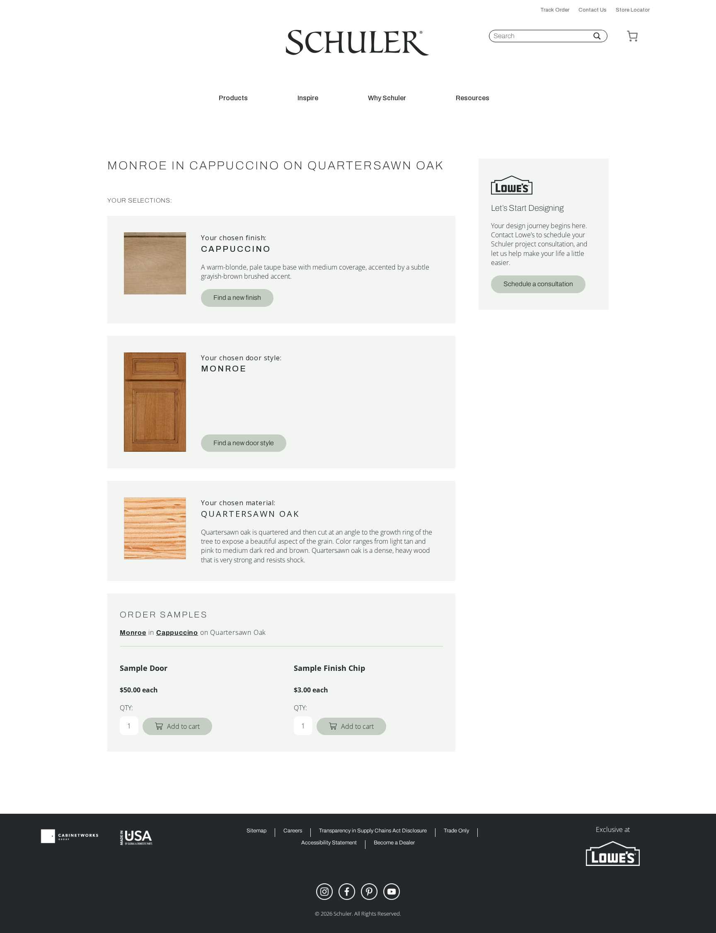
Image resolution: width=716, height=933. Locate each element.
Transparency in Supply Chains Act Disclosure (373, 831)
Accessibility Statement (329, 843)
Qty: (126, 707)
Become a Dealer (394, 843)
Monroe (224, 368)
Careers (292, 831)
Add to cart (183, 726)
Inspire (308, 98)
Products (233, 98)
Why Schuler (387, 98)
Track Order (554, 10)
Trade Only (456, 831)
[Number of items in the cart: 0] (632, 36)
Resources (472, 98)
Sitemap (256, 831)
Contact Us (592, 10)
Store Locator (633, 10)
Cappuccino (236, 248)
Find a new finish (237, 297)
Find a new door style (243, 442)
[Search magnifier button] (597, 36)
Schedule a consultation (538, 283)
